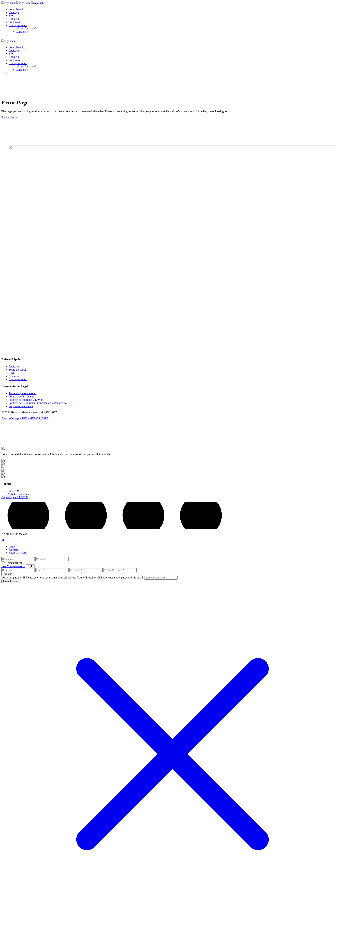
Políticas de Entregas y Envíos (26, 399)
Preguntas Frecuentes (21, 406)
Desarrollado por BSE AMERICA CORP (25, 418)
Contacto (14, 376)
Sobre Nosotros (17, 369)
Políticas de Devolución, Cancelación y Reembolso (38, 402)
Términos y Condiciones (22, 393)
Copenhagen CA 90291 (14, 497)
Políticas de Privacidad (21, 396)
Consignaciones (18, 379)
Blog (11, 372)
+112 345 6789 (10, 490)
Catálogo (14, 366)
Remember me (14, 562)
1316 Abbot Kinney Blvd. (16, 494)
